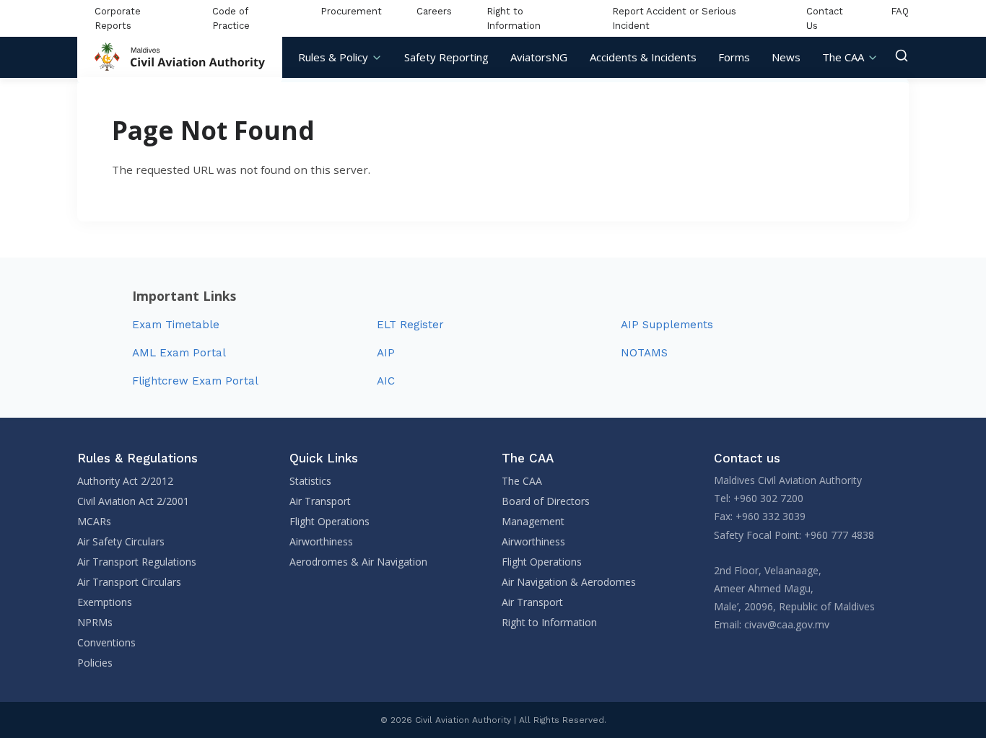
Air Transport (320, 501)
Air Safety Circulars (121, 541)
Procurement (351, 11)
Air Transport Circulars (129, 582)
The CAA (843, 57)
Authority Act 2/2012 (125, 481)
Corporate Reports (118, 18)
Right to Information (514, 18)
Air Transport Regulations (136, 561)
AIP (386, 352)
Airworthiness (321, 541)
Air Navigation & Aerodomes (569, 582)
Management (533, 521)
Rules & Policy (333, 57)
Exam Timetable (175, 324)
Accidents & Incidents (643, 57)
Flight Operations (329, 521)
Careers (434, 11)
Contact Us (824, 18)
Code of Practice (231, 18)
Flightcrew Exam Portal (195, 380)
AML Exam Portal (179, 352)
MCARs (94, 521)
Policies (95, 662)
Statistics (310, 481)
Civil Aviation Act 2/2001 (133, 501)
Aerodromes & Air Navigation (358, 561)
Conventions (106, 642)
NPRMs (95, 622)
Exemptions (104, 602)
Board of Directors (546, 501)
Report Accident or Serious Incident (674, 18)
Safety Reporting (446, 57)
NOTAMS (644, 352)
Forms (734, 57)
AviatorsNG (538, 57)
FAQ (900, 11)
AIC (386, 380)
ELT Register (410, 324)
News (786, 57)
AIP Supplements (667, 324)
